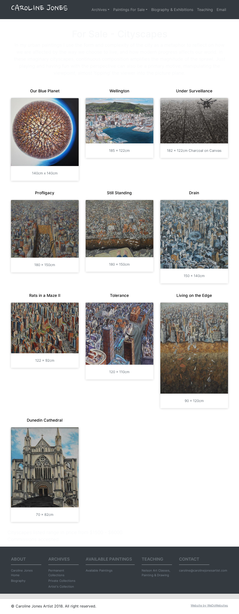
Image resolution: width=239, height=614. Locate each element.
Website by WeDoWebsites (209, 605)
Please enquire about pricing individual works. (175, 532)
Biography (18, 581)
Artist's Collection (61, 586)
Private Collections (61, 581)
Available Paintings (99, 570)
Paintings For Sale (129, 9)
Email (221, 9)
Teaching (205, 9)
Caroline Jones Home (22, 573)
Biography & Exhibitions (172, 9)
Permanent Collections (56, 573)
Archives (99, 9)
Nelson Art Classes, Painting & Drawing (156, 573)
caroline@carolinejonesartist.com (194, 570)
